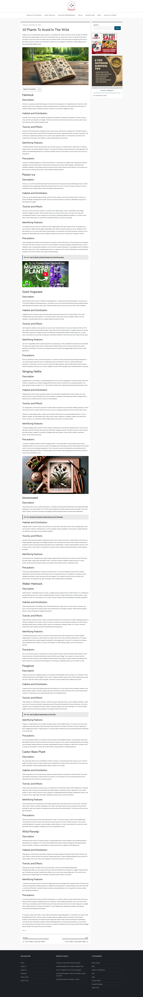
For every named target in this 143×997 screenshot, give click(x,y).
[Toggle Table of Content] (38, 89)
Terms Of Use (25, 981)
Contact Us (24, 970)
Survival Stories (110, 15)
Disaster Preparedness (66, 15)
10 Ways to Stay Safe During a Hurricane (68, 963)
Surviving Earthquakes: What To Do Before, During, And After (70, 975)
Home (22, 963)
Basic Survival (50, 15)
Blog (93, 966)
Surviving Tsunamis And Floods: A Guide (67, 979)
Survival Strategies (34, 15)
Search (96, 25)
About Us (23, 966)
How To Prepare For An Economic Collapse (68, 970)
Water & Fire (90, 15)
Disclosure (24, 973)
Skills (80, 15)
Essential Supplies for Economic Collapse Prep (69, 966)
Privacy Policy (25, 977)
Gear (99, 15)
